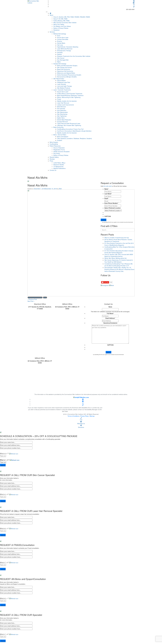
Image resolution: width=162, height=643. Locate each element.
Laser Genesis (61, 84)
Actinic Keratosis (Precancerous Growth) (69, 75)
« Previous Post (32, 299)
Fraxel (59, 99)
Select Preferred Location (112, 208)
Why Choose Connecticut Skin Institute (64, 22)
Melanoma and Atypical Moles (66, 73)
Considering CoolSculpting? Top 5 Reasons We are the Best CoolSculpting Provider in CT (118, 265)
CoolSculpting (54, 144)
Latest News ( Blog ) (59, 163)
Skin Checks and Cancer (64, 67)
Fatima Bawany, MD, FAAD (61, 21)
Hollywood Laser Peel (63, 82)
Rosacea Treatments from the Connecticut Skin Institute (73, 56)
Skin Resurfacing (62, 114)
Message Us (81, 423)
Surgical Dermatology (59, 64)
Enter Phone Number (111, 203)
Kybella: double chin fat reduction (67, 101)
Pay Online (56, 153)
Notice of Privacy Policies (60, 28)
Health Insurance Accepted (61, 151)
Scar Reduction (61, 110)
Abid (60, 189)
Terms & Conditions (74, 416)
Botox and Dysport (62, 136)
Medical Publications (59, 168)
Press (51, 161)
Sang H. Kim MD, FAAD (60, 19)
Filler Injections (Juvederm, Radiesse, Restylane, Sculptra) (74, 138)
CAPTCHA (107, 216)
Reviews (52, 159)
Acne (58, 36)
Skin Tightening (61, 116)
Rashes (59, 54)
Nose (45, 297)
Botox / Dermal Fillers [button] (59, 135)
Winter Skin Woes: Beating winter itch (115, 258)
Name (106, 189)
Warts (59, 62)
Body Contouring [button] (58, 127)
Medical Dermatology (59, 34)
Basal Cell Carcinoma (63, 69)
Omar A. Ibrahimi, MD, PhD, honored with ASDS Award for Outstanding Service (118, 255)
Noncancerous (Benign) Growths (67, 77)
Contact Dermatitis (62, 39)
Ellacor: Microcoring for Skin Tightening (68, 97)
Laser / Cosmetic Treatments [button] (62, 90)
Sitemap (92, 416)
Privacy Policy (84, 416)
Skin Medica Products (63, 88)
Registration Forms (59, 150)
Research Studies (58, 165)
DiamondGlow (61, 80)
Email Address (110, 318)
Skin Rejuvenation (58, 79)
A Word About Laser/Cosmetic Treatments (69, 94)
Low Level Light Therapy (64, 86)
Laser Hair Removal (63, 103)
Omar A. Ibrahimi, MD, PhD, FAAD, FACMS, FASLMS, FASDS (71, 17)
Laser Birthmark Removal (64, 49)
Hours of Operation (59, 148)
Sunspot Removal (62, 122)
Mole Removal (61, 107)
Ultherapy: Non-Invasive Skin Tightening (69, 125)
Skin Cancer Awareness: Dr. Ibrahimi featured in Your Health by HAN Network (118, 261)
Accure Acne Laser (62, 37)
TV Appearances (58, 166)
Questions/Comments (110, 323)
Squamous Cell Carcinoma (65, 71)
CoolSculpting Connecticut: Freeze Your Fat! (70, 129)
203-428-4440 (107, 186)
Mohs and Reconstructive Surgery (67, 65)
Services (52, 32)
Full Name (110, 313)
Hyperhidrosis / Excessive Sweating (67, 47)
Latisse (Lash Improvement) (65, 105)
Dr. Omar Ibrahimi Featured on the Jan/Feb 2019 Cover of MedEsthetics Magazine (119, 244)
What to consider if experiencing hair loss (116, 238)
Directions (81, 427)
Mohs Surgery (54, 142)
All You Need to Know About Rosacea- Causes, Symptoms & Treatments (118, 240)
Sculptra (59, 140)
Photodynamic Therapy (64, 51)
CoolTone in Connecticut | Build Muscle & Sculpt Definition (74, 131)
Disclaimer (56, 30)
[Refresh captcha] (13, 453)
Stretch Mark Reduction (64, 120)
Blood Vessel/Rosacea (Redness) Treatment (70, 95)
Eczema (59, 41)
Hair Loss (60, 45)
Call (81, 420)
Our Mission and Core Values (62, 26)
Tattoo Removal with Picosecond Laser (68, 123)
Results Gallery (54, 157)
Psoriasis (60, 52)
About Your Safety (58, 24)
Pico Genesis (61, 108)
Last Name (108, 194)
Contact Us (53, 170)
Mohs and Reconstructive (35, 297)
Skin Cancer (60, 58)
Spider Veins (61, 118)
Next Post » (31, 301)
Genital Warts (61, 43)
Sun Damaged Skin (63, 60)
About (51, 15)
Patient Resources (55, 146)
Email (106, 198)
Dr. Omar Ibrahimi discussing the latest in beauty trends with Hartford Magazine (118, 251)
